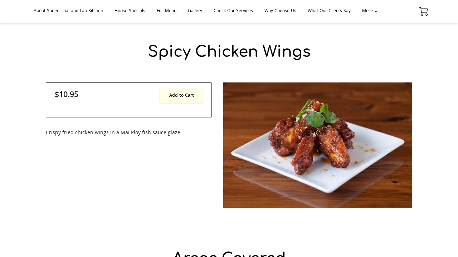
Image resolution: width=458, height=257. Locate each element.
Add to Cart (181, 96)
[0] (423, 11)
